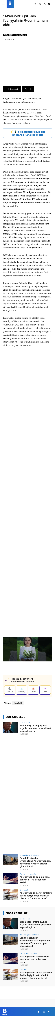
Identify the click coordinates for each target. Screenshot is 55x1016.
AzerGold (18, 703)
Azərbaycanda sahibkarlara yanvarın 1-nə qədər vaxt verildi (35, 880)
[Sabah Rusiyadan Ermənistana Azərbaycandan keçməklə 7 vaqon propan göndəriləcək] (10, 859)
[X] (44, 4)
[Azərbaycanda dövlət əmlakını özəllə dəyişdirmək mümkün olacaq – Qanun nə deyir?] (10, 894)
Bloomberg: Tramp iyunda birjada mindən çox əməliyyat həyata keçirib (35, 728)
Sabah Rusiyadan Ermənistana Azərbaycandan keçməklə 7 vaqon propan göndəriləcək (35, 862)
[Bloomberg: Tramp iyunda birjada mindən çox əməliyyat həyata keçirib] (10, 727)
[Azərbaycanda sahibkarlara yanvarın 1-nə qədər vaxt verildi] (10, 878)
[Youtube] (49, 4)
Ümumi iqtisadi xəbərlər (29, 855)
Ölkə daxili (24, 890)
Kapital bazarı (25, 722)
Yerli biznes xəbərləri (15, 35)
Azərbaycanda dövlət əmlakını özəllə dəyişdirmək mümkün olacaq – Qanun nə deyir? (36, 896)
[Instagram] (40, 4)
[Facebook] (35, 4)
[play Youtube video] (27, 651)
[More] (38, 89)
